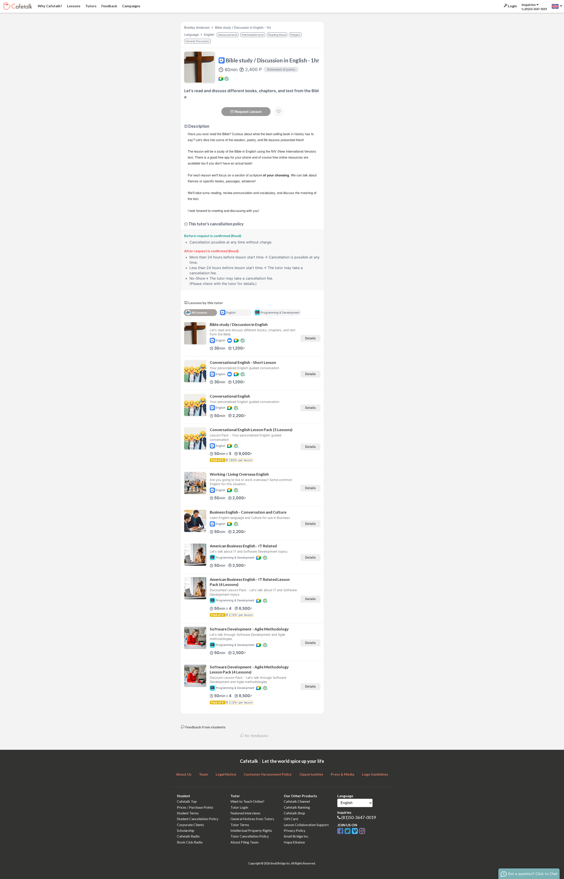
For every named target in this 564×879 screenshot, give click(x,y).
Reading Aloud (277, 34)
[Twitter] (348, 831)
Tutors (90, 6)
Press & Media (342, 774)
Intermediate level (253, 34)
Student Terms (188, 813)
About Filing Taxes (244, 842)
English (209, 34)
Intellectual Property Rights (251, 830)
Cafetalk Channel (297, 801)
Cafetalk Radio (188, 836)
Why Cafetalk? (49, 6)
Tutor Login (239, 807)
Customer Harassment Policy (268, 774)
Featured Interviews (245, 813)
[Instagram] (362, 831)
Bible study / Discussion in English (239, 324)
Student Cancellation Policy (197, 819)
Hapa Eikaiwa (294, 842)
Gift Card (291, 819)
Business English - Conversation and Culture (248, 512)
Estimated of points (281, 69)
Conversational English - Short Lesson (243, 362)
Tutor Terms (239, 825)
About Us (183, 774)
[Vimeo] (355, 831)
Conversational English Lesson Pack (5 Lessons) (251, 429)
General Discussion (197, 41)
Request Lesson (248, 111)
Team (203, 774)
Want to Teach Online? (247, 801)
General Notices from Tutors (252, 819)
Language (192, 34)
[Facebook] (341, 831)
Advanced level (227, 34)
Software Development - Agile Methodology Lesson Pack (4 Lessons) (249, 669)
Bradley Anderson (197, 27)
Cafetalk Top (187, 801)
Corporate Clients (190, 825)
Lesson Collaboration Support (306, 825)
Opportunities (311, 774)
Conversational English (230, 396)
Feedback (109, 6)
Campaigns (130, 6)
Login (512, 6)
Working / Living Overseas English (239, 474)
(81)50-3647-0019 (358, 817)
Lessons (73, 6)
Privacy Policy (294, 830)
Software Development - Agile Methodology (249, 629)
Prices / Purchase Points (195, 807)
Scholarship (185, 830)
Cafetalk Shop (294, 813)
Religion (295, 34)
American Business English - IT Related (243, 546)
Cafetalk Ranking (297, 807)
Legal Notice (226, 774)
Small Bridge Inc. (296, 836)
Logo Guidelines (375, 774)
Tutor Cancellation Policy (249, 836)
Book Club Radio (190, 842)
